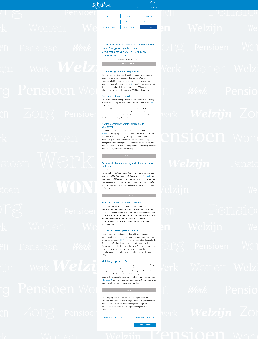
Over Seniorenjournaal (144, 8)
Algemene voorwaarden (133, 342)
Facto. (152, 103)
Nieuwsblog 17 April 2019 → (146, 317)
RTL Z (121, 240)
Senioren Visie (129, 27)
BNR (132, 84)
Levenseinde (148, 22)
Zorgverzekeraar (109, 27)
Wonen (109, 16)
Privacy (124, 342)
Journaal (149, 27)
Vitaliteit (149, 16)
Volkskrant (106, 133)
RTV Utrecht (107, 280)
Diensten (109, 22)
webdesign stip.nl (145, 342)
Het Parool (145, 176)
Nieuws (132, 8)
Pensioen (129, 22)
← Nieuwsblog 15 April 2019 (112, 317)
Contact (156, 8)
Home (126, 8)
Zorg (129, 16)
